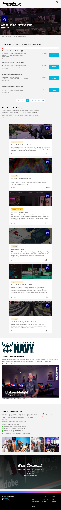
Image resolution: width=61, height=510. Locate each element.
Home (3, 36)
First (18, 100)
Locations (34, 504)
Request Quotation (30, 479)
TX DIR (53, 497)
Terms (43, 504)
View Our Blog (6, 500)
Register (54, 54)
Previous (23, 100)
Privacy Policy (45, 497)
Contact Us (5, 498)
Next (39, 100)
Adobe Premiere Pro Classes (20, 36)
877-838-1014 (30, 473)
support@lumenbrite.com (14, 424)
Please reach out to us (17, 433)
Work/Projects (35, 501)
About (46, 2)
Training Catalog (33, 2)
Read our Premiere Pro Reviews (9, 364)
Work (41, 2)
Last (43, 100)
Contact (52, 2)
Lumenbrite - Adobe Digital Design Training (12, 4)
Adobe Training (9, 36)
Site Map (44, 501)
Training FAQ (45, 499)
